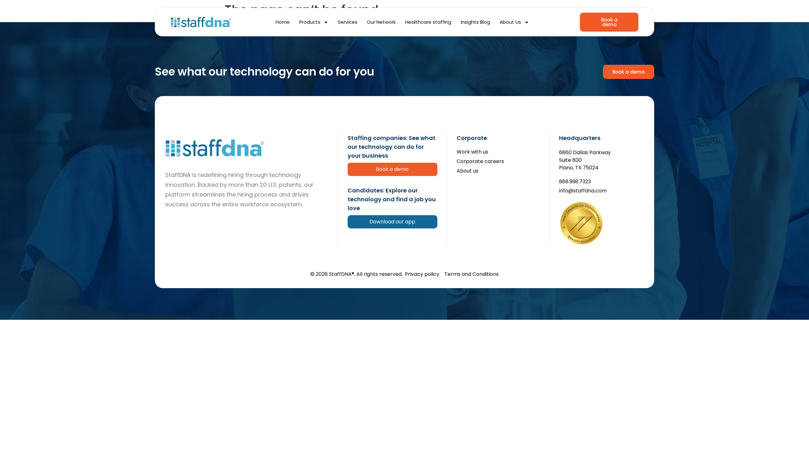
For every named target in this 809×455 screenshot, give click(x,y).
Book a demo (392, 169)
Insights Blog (475, 22)
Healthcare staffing (428, 22)
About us (467, 171)
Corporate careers (480, 161)
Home (283, 22)
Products (309, 22)
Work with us (472, 152)
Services (347, 22)
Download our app (392, 221)
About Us (510, 22)
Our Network (381, 22)
